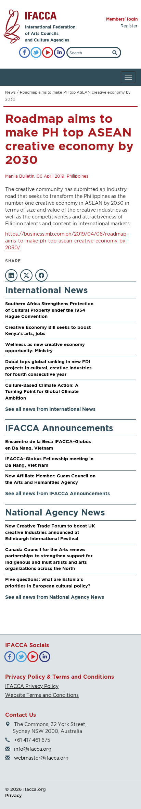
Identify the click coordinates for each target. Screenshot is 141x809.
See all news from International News (50, 409)
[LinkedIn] (59, 52)
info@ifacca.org (32, 748)
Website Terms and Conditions (42, 695)
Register (129, 26)
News (10, 92)
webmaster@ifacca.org (41, 757)
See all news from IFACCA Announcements (57, 493)
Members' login (122, 19)
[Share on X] (26, 275)
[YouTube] (47, 52)
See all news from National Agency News (54, 596)
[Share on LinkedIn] (11, 275)
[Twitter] (36, 52)
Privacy (13, 795)
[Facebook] (24, 52)
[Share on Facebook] (41, 275)
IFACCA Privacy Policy (32, 686)
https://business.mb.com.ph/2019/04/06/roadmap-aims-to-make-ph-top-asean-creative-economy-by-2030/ (66, 240)
